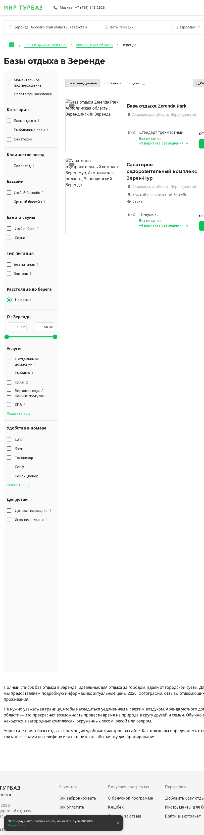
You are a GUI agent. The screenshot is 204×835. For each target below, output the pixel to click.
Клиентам (68, 787)
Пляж (21, 382)
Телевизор (24, 458)
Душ (19, 439)
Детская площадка (33, 511)
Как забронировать (77, 798)
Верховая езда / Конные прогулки (31, 393)
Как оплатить (71, 807)
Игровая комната (31, 520)
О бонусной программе (130, 798)
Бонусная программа (128, 787)
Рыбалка (24, 373)
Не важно (23, 300)
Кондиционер (26, 476)
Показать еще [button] (19, 414)
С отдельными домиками (27, 361)
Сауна (22, 238)
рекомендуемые (82, 83)
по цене (133, 83)
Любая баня (27, 229)
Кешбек (116, 807)
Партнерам (175, 787)
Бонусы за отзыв (125, 816)
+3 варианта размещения (161, 143)
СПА (20, 405)
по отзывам (111, 83)
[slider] (6, 336)
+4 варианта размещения (161, 225)
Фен (18, 448)
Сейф (19, 467)
